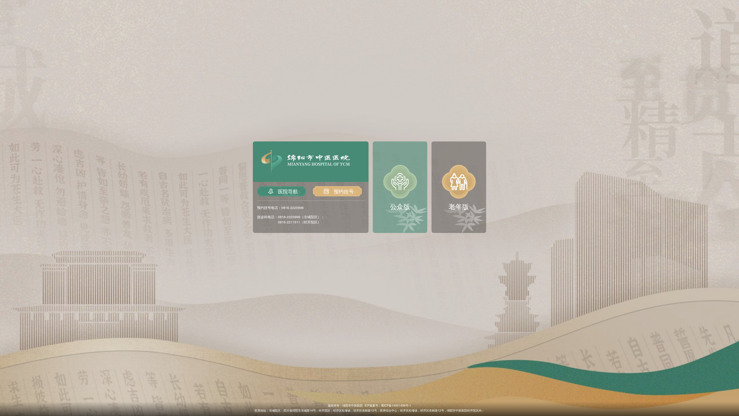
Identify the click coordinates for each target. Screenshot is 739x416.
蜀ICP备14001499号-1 (396, 405)
